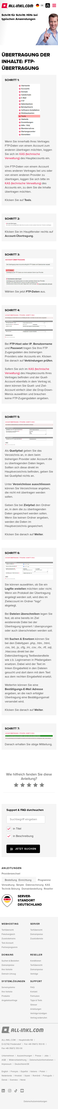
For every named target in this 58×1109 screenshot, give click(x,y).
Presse (38, 1055)
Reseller (48, 888)
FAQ (32, 987)
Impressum (7, 1064)
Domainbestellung (32, 888)
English (5, 1071)
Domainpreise (36, 934)
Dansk (4, 1080)
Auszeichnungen (24, 1055)
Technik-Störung (11, 888)
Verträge (34, 974)
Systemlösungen (13, 981)
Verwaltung (8, 884)
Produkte (6, 996)
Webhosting (10, 924)
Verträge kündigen (38, 1013)
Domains (8, 954)
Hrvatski (18, 1075)
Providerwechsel (11, 873)
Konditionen (35, 961)
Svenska (14, 1080)
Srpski (27, 1075)
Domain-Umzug (9, 974)
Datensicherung (35, 884)
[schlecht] (16, 785)
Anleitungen (35, 1009)
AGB (4, 1060)
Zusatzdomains (8, 938)
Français (14, 1071)
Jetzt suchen (25, 848)
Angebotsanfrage (9, 1000)
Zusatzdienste (36, 938)
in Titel (17, 828)
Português (47, 1075)
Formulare (34, 996)
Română (36, 1075)
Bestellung (11, 880)
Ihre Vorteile (7, 969)
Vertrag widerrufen (38, 1017)
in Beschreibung (23, 836)
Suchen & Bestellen (10, 961)
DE (42, 5)
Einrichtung (25, 880)
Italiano (33, 1071)
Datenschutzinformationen (41, 1060)
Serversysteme (8, 987)
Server (35, 924)
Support (36, 981)
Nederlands (7, 1075)
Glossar (33, 1004)
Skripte (20, 884)
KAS (47, 884)
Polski (42, 1071)
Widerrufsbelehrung (17, 1060)
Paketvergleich (8, 934)
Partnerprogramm (10, 947)
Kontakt (33, 991)
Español (24, 1071)
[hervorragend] (41, 785)
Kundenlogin (47, 5)
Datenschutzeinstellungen (35, 1101)
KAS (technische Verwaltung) (23, 183)
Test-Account (7, 943)
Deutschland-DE (22, 1064)
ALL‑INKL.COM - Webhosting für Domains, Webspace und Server (18, 5)
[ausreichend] (29, 785)
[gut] (35, 785)
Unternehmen (8, 1055)
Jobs (46, 1055)
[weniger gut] (22, 785)
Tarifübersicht (8, 930)
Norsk (23, 1080)
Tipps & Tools (36, 1000)
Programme (44, 880)
